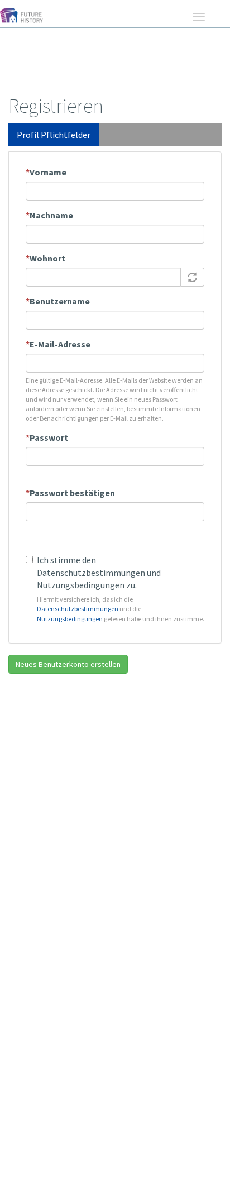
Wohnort (45, 258)
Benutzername (58, 301)
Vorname (46, 172)
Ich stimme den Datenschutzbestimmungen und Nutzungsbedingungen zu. (99, 572)
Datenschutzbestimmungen (77, 608)
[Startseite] (25, 21)
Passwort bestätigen (70, 492)
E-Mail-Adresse (58, 344)
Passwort (47, 437)
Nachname (49, 215)
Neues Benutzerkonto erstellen (68, 664)
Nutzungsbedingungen (70, 618)
